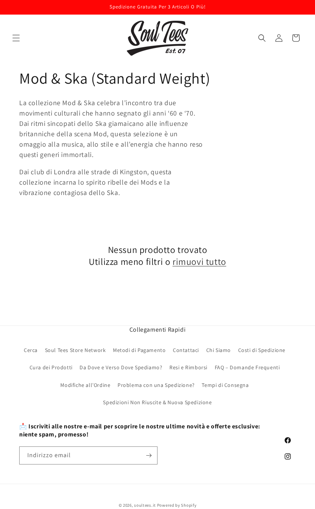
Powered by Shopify (177, 505)
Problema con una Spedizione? (156, 385)
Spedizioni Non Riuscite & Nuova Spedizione (157, 402)
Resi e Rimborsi (188, 367)
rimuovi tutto (199, 262)
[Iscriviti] (148, 455)
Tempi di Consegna (225, 385)
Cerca (31, 350)
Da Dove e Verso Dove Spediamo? (121, 367)
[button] (16, 38)
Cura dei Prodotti (51, 367)
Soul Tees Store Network (75, 350)
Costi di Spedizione (261, 350)
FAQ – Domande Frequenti (247, 367)
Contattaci (186, 350)
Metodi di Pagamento (139, 350)
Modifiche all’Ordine (85, 385)
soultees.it (145, 505)
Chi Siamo (218, 350)
